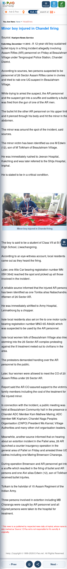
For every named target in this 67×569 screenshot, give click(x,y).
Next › (54, 564)
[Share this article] (37, 564)
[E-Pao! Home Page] (8, 4)
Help (8, 553)
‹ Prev (12, 564)
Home (18, 22)
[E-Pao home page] (29, 564)
